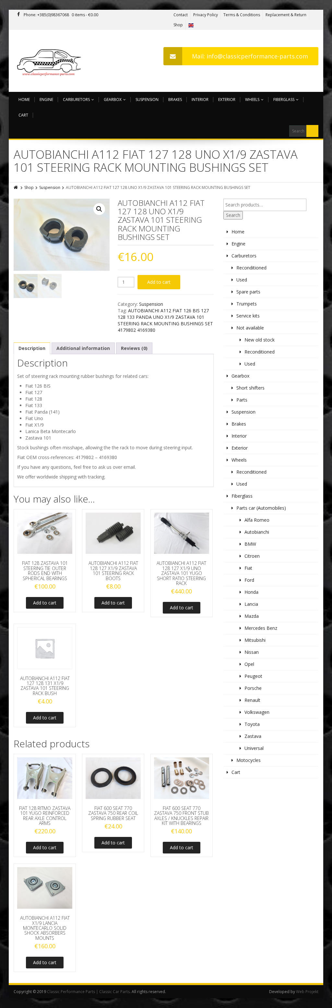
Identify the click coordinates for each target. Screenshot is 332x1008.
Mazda (251, 616)
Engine (46, 99)
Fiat (248, 568)
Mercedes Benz (260, 628)
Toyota (252, 724)
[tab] (32, 348)
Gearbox (113, 99)
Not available (250, 328)
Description (31, 348)
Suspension (147, 99)
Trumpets (246, 304)
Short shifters (250, 388)
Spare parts (248, 292)
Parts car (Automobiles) (261, 508)
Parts (241, 400)
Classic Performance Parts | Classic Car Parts (88, 991)
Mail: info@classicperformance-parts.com (250, 56)
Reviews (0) (134, 348)
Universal (254, 748)
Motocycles (248, 760)
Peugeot (253, 676)
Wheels (252, 99)
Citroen (252, 556)
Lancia (251, 604)
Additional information (83, 348)
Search (233, 215)
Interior (200, 99)
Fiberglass (283, 99)
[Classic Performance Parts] (50, 61)
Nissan (251, 652)
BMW (250, 544)
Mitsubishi (255, 640)
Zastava (252, 736)
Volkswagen (256, 712)
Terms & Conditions (241, 15)
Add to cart (159, 282)
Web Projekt (307, 991)
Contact (180, 15)
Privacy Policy (205, 15)
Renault (252, 700)
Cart (23, 115)
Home (24, 99)
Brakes (175, 99)
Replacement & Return (286, 15)
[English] (191, 25)
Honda (251, 592)
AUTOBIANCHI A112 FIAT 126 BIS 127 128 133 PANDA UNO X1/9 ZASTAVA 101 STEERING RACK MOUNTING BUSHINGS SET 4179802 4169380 (165, 320)
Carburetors (76, 99)
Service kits (248, 316)
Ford (249, 580)
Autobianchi (256, 532)
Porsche (253, 688)
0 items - (85, 15)
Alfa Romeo (256, 520)
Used (241, 280)
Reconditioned (251, 268)
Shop (178, 25)
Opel (249, 664)
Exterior (226, 99)
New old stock (259, 340)
